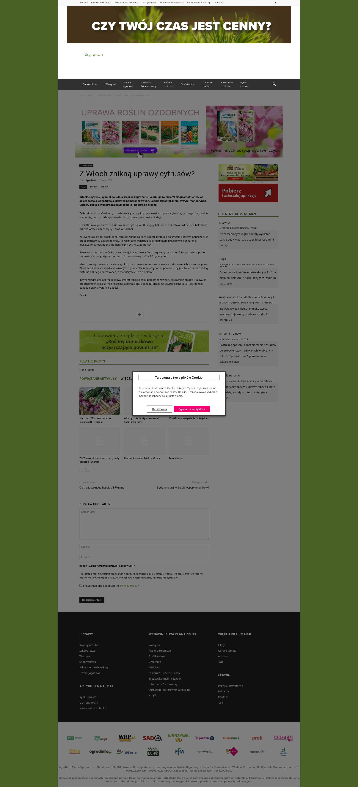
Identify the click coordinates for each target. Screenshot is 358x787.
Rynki (244, 84)
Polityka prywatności (101, 2)
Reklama (83, 2)
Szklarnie (148, 84)
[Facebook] (276, 2)
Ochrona (208, 84)
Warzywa (111, 84)
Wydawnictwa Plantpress (127, 2)
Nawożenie (227, 84)
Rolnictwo (219, 2)
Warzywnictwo (149, 2)
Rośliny (169, 84)
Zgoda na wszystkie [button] (191, 409)
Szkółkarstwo (188, 84)
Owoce (128, 84)
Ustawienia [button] (159, 409)
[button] (274, 84)
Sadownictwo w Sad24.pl (199, 2)
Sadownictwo (90, 84)
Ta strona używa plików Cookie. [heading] (179, 377)
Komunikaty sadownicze (171, 2)
